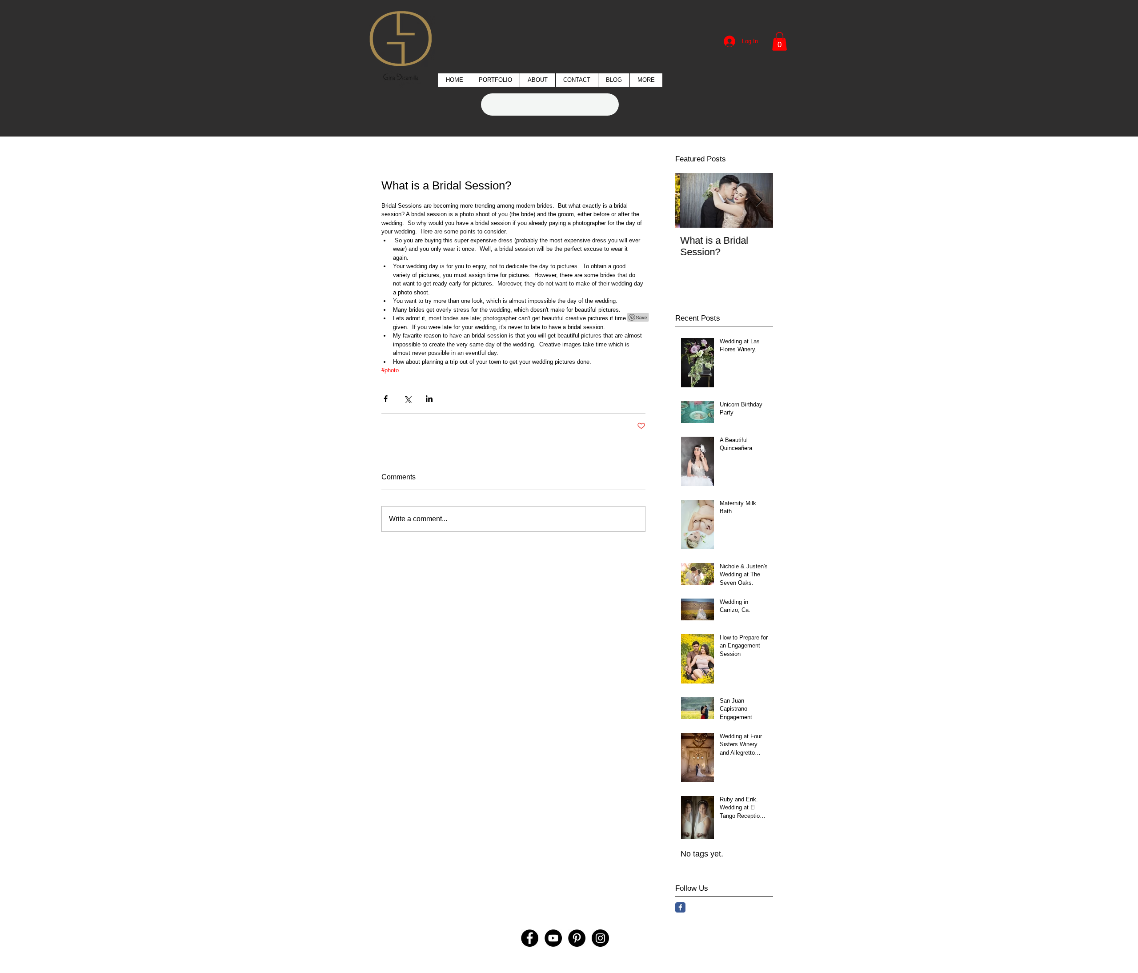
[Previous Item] (689, 200)
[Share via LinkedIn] (429, 398)
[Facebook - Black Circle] (529, 938)
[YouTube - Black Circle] (553, 938)
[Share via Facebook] (385, 398)
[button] (495, 80)
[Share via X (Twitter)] (407, 398)
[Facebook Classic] (680, 907)
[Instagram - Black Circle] (600, 938)
